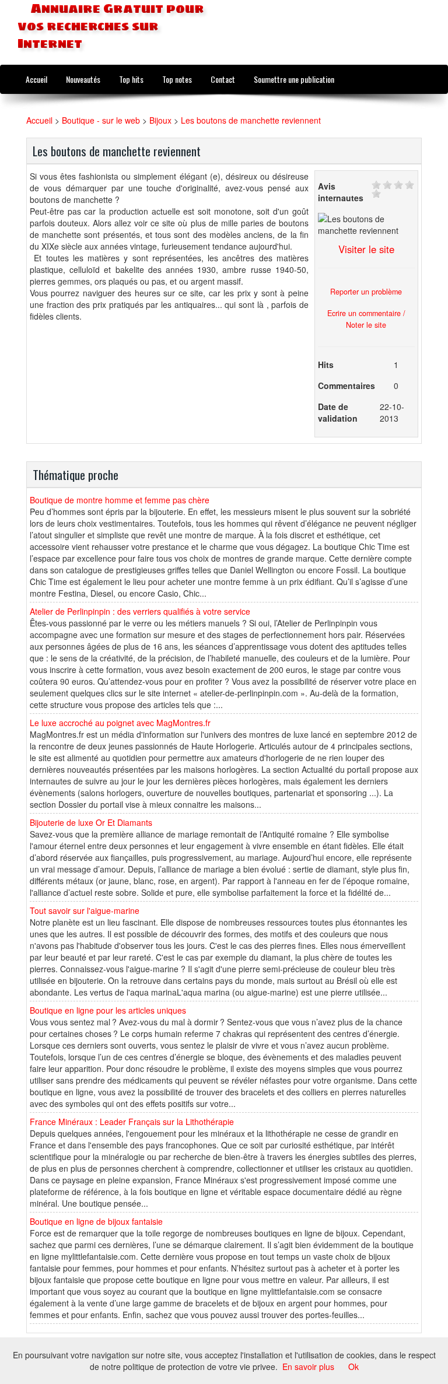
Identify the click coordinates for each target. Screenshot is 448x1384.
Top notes (177, 79)
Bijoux (160, 120)
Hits (326, 364)
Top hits (131, 79)
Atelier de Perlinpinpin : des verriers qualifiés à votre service (140, 611)
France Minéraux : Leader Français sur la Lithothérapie (132, 1121)
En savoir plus (308, 1366)
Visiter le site (366, 249)
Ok (353, 1366)
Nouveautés (83, 79)
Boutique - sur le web (101, 120)
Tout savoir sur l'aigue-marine (84, 910)
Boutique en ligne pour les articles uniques (108, 1010)
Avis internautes (340, 192)
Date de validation (338, 412)
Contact (223, 79)
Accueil (36, 79)
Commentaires (346, 385)
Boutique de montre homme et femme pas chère (119, 500)
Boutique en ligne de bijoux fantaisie (96, 1221)
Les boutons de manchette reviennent (251, 120)
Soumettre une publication (294, 79)
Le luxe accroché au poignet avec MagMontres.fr (120, 722)
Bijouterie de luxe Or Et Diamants (91, 822)
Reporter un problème (366, 291)
